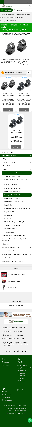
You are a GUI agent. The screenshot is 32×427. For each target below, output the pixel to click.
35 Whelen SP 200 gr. (14, 281)
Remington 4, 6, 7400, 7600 (8, 21)
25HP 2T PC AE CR (13, 287)
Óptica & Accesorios (8, 14)
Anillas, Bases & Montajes (22, 14)
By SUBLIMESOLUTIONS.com (16, 413)
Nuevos (16, 268)
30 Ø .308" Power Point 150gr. (16, 274)
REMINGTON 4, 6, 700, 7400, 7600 (16, 34)
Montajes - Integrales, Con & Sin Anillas (11, 17)
